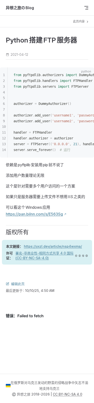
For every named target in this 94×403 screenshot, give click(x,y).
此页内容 (79, 21)
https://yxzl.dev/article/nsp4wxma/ (53, 246)
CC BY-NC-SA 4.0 (67, 394)
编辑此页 (18, 284)
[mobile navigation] (86, 7)
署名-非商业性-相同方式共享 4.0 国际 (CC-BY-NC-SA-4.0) (44, 255)
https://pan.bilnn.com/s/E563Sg (34, 214)
